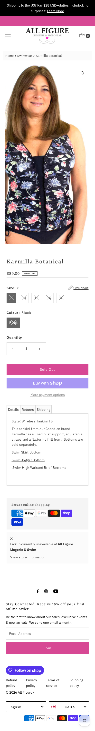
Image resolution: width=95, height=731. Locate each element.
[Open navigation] (7, 36)
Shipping (43, 409)
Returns (28, 409)
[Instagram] (46, 591)
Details (13, 409)
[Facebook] (38, 591)
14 (49, 297)
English (15, 707)
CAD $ (70, 707)
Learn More (55, 10)
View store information (28, 557)
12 (36, 297)
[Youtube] (55, 591)
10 (24, 297)
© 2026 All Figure (19, 692)
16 (61, 297)
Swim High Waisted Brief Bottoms (39, 467)
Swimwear (24, 56)
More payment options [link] (47, 394)
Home (9, 56)
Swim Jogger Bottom (28, 460)
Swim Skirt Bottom (26, 452)
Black (13, 322)
